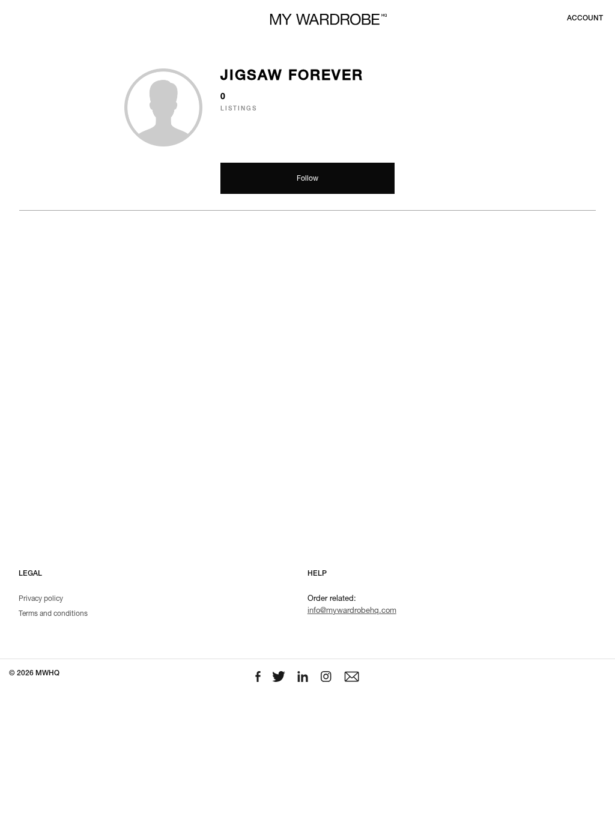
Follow (307, 178)
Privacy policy (41, 599)
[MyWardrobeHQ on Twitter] (279, 677)
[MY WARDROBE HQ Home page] (328, 19)
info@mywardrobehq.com (352, 611)
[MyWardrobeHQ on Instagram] (327, 677)
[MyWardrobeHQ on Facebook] (259, 677)
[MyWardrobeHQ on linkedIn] (304, 677)
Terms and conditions (53, 614)
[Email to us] (351, 677)
